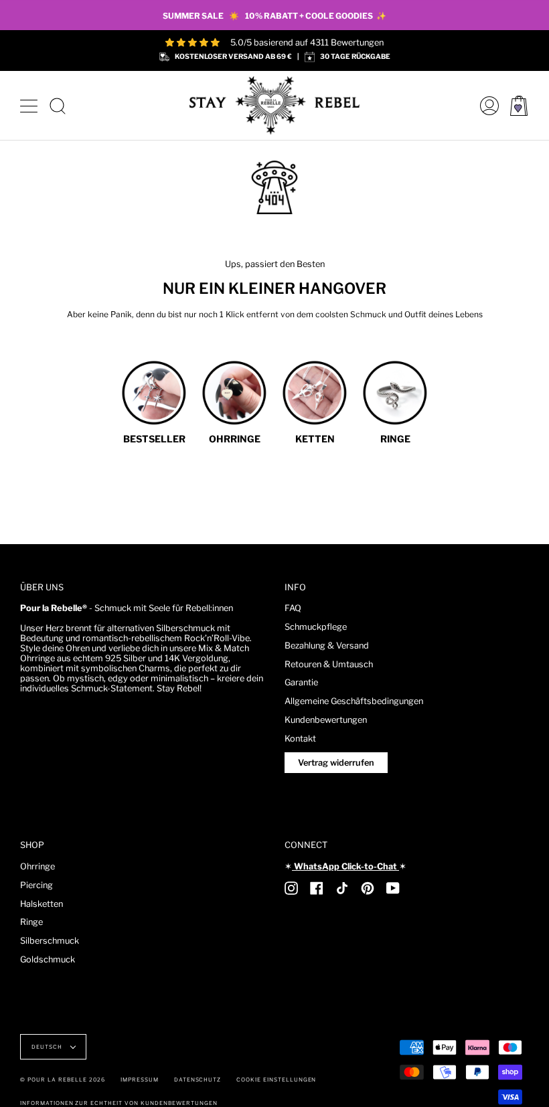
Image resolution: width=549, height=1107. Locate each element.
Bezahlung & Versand (327, 646)
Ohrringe (37, 866)
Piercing (36, 885)
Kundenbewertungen (326, 720)
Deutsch (47, 1046)
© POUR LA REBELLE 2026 (62, 1079)
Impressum (140, 1079)
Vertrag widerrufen (336, 763)
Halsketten (41, 904)
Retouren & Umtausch (329, 664)
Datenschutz (198, 1079)
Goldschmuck (47, 959)
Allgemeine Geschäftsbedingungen (354, 701)
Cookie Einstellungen (276, 1079)
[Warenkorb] (519, 105)
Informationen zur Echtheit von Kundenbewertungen (119, 1103)
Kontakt (300, 739)
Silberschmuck (49, 941)
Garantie (301, 682)
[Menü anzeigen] (30, 106)
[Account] (486, 105)
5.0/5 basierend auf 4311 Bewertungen (307, 42)
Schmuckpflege (316, 627)
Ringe (31, 922)
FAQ (293, 608)
